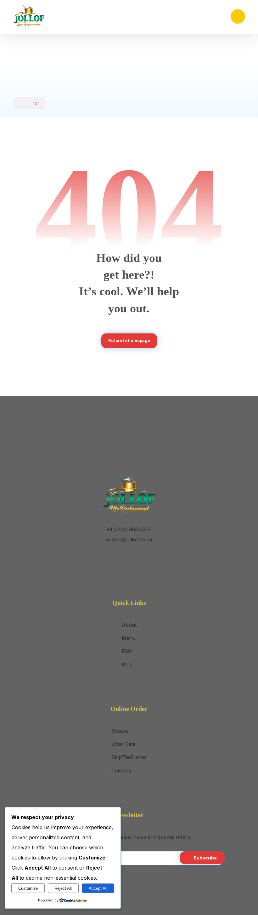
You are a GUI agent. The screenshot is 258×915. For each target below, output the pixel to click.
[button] (238, 16)
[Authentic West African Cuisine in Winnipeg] (28, 16)
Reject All (63, 888)
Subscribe (205, 857)
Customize (28, 888)
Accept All (98, 888)
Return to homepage (129, 340)
